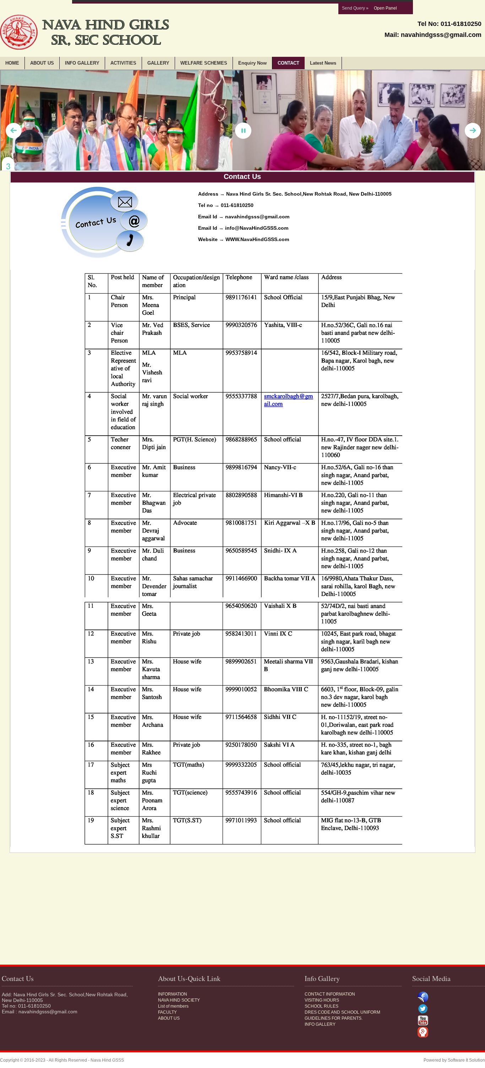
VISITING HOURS (322, 1000)
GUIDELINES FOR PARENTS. (334, 1018)
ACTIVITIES (123, 63)
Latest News (323, 63)
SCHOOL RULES (321, 1006)
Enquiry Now (252, 63)
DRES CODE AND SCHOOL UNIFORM (342, 1012)
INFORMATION (172, 994)
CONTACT (288, 63)
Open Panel (385, 8)
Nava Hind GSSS (107, 1060)
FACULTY (167, 1012)
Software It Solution (466, 1060)
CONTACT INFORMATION (330, 994)
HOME (12, 63)
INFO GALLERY (82, 63)
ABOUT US (42, 63)
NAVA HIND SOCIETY (179, 1000)
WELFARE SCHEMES (203, 63)
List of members (173, 1006)
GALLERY (158, 63)
